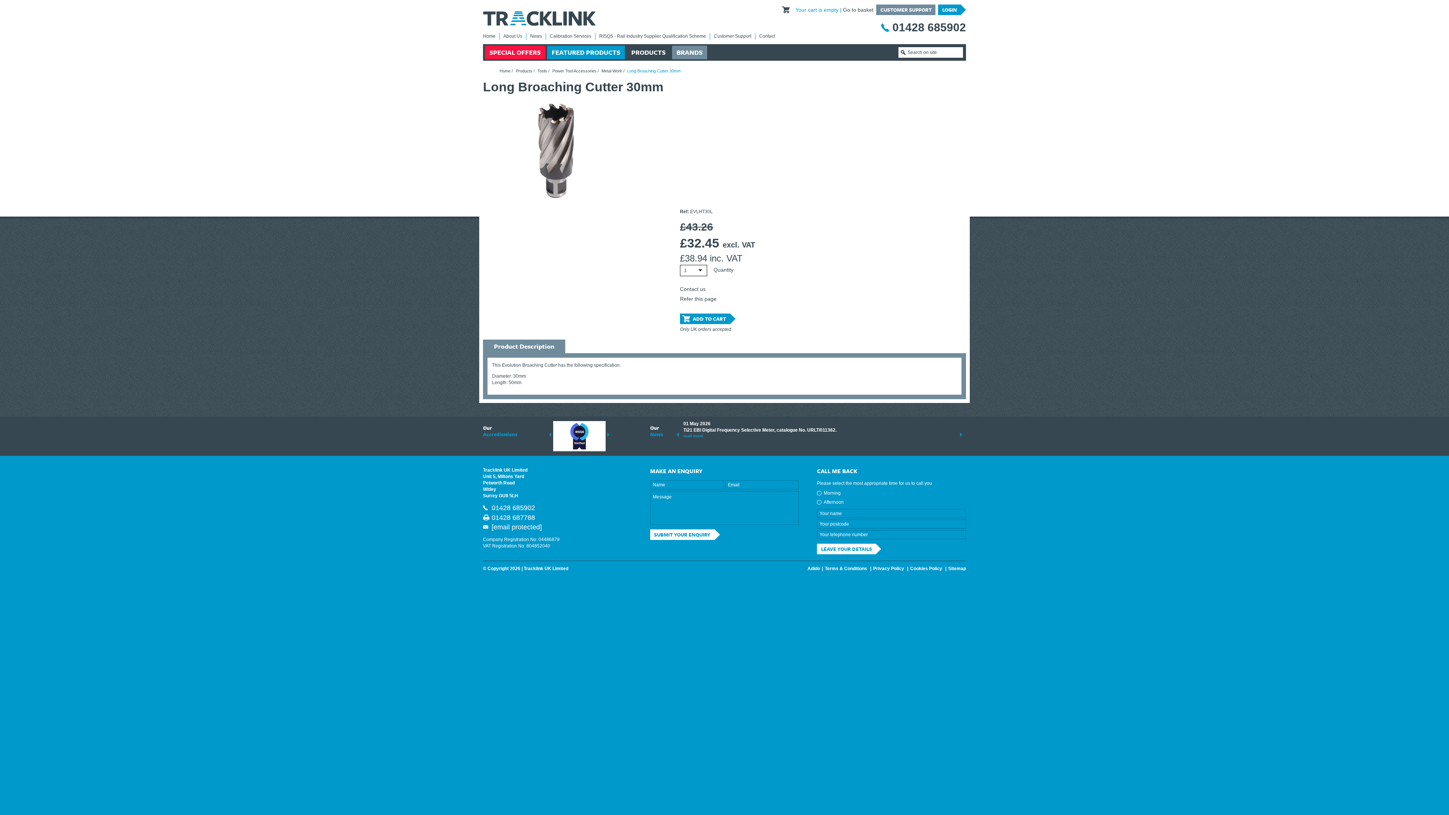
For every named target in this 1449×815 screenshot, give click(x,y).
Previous (550, 434)
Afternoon (834, 502)
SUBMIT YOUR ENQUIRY (682, 534)
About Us (512, 36)
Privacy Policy (888, 568)
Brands (690, 52)
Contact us (693, 289)
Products (648, 52)
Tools (542, 71)
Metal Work (611, 71)
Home (489, 36)
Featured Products (586, 52)
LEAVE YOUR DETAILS (846, 549)
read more (693, 436)
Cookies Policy (926, 568)
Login (949, 10)
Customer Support (906, 10)
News (536, 36)
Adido (814, 568)
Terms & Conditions (846, 568)
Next (608, 434)
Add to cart (709, 319)
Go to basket (858, 10)
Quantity (724, 270)
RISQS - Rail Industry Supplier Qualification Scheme (652, 36)
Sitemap (957, 568)
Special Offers (515, 52)
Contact (767, 36)
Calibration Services (570, 36)
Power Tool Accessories (574, 71)
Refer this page (698, 299)
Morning (832, 493)
